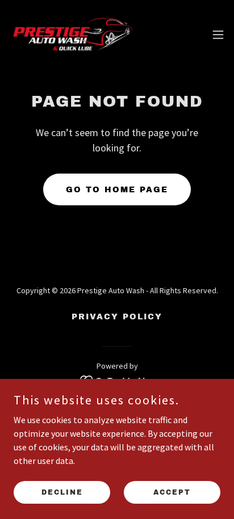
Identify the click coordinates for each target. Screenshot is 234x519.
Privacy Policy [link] (117, 317)
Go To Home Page (117, 189)
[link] (72, 34)
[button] (218, 34)
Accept (172, 492)
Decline (62, 492)
